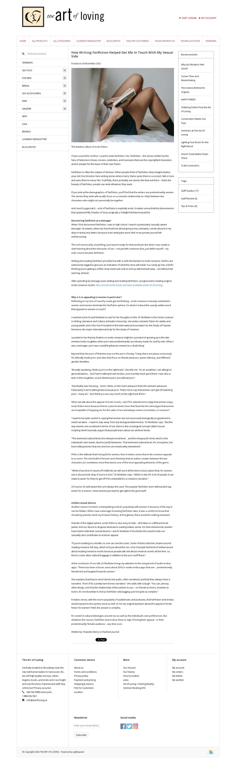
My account (208, 17)
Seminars (211, 40)
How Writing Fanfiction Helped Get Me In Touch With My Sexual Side (122, 54)
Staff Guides (189, 190)
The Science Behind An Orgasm (193, 89)
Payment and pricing (85, 679)
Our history (129, 671)
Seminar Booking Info (134, 687)
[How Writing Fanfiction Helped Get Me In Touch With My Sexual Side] (122, 106)
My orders (177, 671)
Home (23, 40)
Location (78, 692)
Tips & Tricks (189, 206)
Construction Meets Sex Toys (193, 120)
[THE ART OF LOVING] (89, 18)
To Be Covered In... (190, 165)
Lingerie (26, 108)
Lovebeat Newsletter (88, 40)
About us (78, 667)
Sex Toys (27, 70)
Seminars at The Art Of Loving (193, 132)
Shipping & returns (84, 683)
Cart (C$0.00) (189, 17)
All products (40, 40)
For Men (26, 77)
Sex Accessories (31, 93)
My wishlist (178, 679)
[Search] (23, 53)
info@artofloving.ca (37, 700)
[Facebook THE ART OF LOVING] (123, 726)
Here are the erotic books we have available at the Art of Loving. (129, 285)
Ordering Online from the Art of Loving (196, 109)
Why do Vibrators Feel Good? (192, 66)
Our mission (129, 667)
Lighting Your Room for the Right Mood (195, 144)
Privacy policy (81, 675)
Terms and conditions (85, 671)
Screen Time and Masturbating (190, 78)
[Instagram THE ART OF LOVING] (135, 726)
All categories (61, 40)
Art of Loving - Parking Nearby (138, 683)
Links (126, 679)
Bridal (25, 85)
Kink (24, 100)
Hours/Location (190, 40)
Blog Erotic (114, 40)
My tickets (177, 675)
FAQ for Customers (137, 40)
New (24, 116)
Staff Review (189, 198)
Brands (26, 131)
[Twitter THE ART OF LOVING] (129, 726)
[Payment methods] (211, 751)
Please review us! (165, 40)
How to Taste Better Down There (194, 156)
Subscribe (81, 734)
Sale (24, 124)
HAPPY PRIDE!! (188, 99)
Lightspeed (78, 751)
